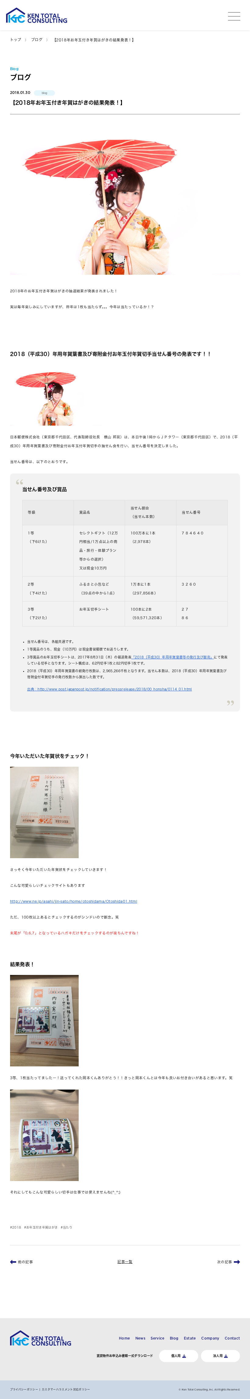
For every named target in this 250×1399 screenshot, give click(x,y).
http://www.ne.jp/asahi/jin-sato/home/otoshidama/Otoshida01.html (73, 901)
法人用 (218, 1355)
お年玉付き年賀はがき (42, 1227)
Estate (190, 1338)
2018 (16, 1227)
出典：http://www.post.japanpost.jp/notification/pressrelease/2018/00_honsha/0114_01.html (109, 689)
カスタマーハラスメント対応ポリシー (66, 1389)
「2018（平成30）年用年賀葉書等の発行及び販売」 (172, 657)
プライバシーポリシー (24, 1389)
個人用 (176, 1355)
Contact (232, 1338)
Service (157, 1338)
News (140, 1338)
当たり (67, 1227)
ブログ (37, 39)
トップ (15, 39)
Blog (174, 1338)
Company (210, 1338)
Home (124, 1338)
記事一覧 (124, 1261)
